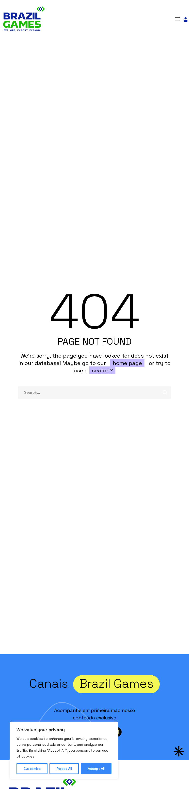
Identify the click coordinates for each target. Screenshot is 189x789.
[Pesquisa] (165, 392)
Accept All (96, 768)
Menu (177, 19)
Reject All (64, 768)
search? (102, 370)
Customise (32, 768)
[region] (64, 750)
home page (127, 363)
